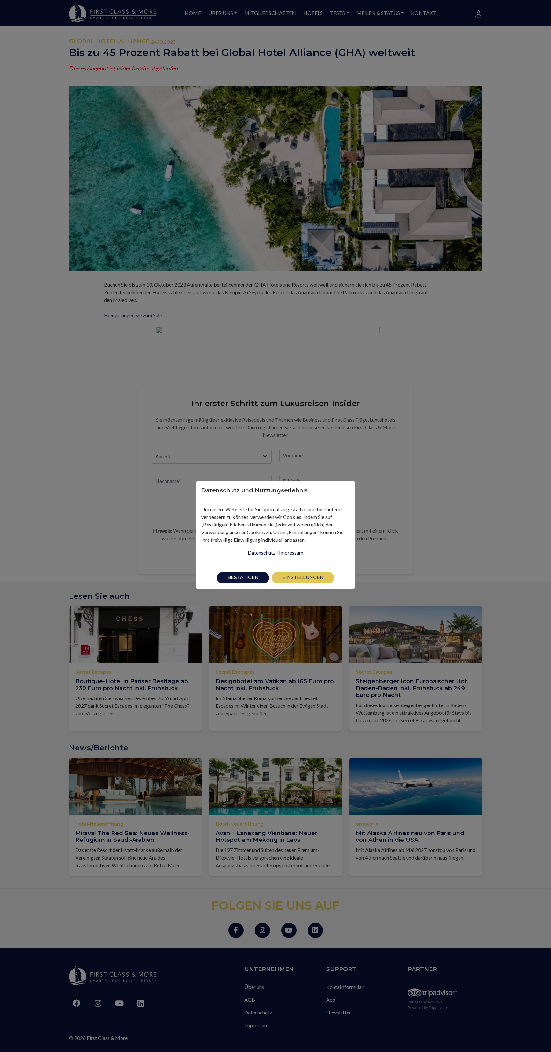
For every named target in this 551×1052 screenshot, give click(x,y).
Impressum (291, 552)
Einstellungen (303, 577)
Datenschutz (262, 552)
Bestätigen (243, 577)
